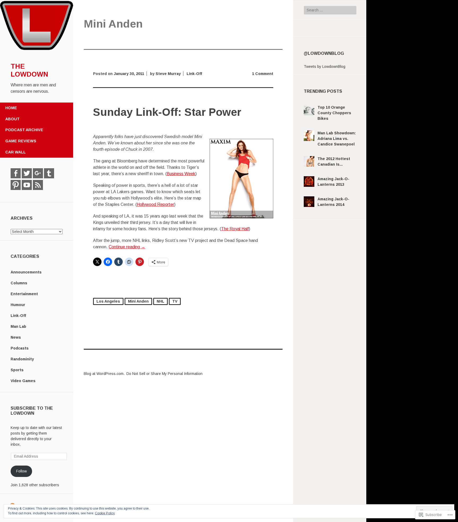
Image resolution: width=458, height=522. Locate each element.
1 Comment (262, 74)
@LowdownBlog (324, 53)
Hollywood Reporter (155, 204)
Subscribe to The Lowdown (32, 410)
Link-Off (18, 315)
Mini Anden (138, 301)
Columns (19, 283)
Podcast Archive (24, 130)
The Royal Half (235, 229)
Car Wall (15, 152)
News (16, 337)
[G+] (38, 173)
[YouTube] (27, 185)
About (12, 119)
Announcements (26, 272)
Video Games (23, 381)
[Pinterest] (16, 185)
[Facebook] (16, 173)
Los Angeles (108, 301)
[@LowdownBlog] (27, 173)
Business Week (181, 173)
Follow (21, 471)
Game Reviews (20, 141)
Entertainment (24, 294)
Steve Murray (168, 74)
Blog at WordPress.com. (104, 373)
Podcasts (20, 348)
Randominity (22, 359)
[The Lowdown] (36, 49)
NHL (160, 301)
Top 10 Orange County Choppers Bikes (334, 113)
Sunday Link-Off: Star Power (167, 112)
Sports (17, 370)
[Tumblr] (49, 173)
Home (11, 108)
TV (174, 301)
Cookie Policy (105, 513)
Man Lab (18, 326)
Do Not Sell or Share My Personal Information (164, 373)
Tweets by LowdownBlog (324, 66)
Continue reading (127, 247)
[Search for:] (330, 10)
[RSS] (38, 185)
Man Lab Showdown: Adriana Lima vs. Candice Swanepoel (337, 138)
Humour (18, 305)
